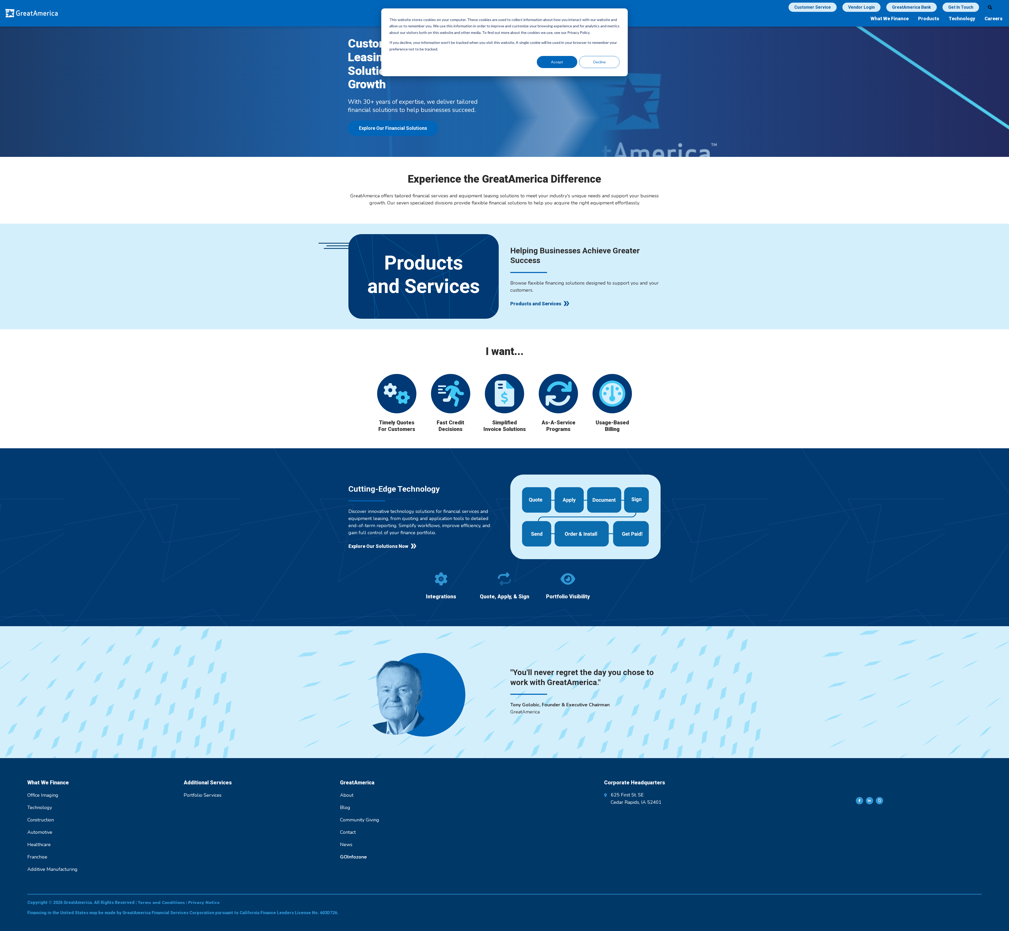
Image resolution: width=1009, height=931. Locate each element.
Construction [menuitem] (40, 820)
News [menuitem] (346, 844)
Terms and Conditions (161, 903)
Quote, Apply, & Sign (504, 596)
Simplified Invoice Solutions (504, 425)
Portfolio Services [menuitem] (203, 795)
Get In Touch (960, 7)
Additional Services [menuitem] (208, 782)
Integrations (441, 596)
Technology (962, 18)
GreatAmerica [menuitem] (357, 782)
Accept (557, 62)
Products (928, 18)
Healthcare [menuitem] (39, 844)
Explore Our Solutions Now (378, 546)
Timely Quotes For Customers (396, 425)
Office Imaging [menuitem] (42, 795)
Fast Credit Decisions (450, 425)
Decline (599, 62)
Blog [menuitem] (345, 807)
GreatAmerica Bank (911, 7)
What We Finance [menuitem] (48, 782)
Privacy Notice (204, 903)
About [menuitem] (346, 795)
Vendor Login (861, 7)
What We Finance (890, 18)
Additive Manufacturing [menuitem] (52, 869)
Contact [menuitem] (348, 832)
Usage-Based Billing (612, 425)
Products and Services (535, 303)
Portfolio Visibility (568, 596)
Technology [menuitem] (39, 807)
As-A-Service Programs (558, 425)
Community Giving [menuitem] (359, 820)
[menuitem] (353, 857)
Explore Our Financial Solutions (393, 128)
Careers (993, 18)
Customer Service (812, 7)
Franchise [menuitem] (37, 857)
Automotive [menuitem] (39, 832)
